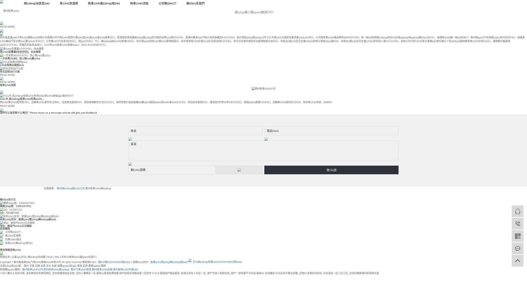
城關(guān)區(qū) (67, 265)
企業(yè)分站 (19, 257)
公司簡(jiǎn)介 (168, 3)
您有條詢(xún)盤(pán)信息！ (79, 257)
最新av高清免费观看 (107, 273)
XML (56, 257)
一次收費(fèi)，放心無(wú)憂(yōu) (20, 58)
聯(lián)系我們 (196, 3)
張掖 (79, 265)
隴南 (103, 265)
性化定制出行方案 (10, 71)
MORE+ (328, 102)
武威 (54, 265)
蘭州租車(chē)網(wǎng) (98, 188)
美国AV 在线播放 (265, 273)
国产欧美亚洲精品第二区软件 (135, 273)
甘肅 (31, 265)
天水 (48, 265)
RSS (49, 257)
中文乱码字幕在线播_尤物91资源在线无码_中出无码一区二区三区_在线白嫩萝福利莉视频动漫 (327, 273)
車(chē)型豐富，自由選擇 (20, 52)
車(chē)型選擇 (69, 3)
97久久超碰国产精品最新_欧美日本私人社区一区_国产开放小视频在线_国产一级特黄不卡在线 (204, 273)
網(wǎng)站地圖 (36, 257)
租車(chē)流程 (139, 3)
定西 (85, 265)
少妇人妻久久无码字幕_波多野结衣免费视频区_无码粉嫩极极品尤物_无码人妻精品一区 (48, 273)
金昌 (43, 265)
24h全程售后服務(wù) (12, 65)
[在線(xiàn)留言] (518, 248)
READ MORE (7, 26)
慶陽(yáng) (94, 265)
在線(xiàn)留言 (12, 239)
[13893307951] (518, 224)
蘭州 (26, 265)
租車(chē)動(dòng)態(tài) (104, 3)
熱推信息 (5, 257)
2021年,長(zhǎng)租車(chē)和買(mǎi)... (22, 99)
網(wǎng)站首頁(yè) (37, 3)
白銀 (37, 265)
